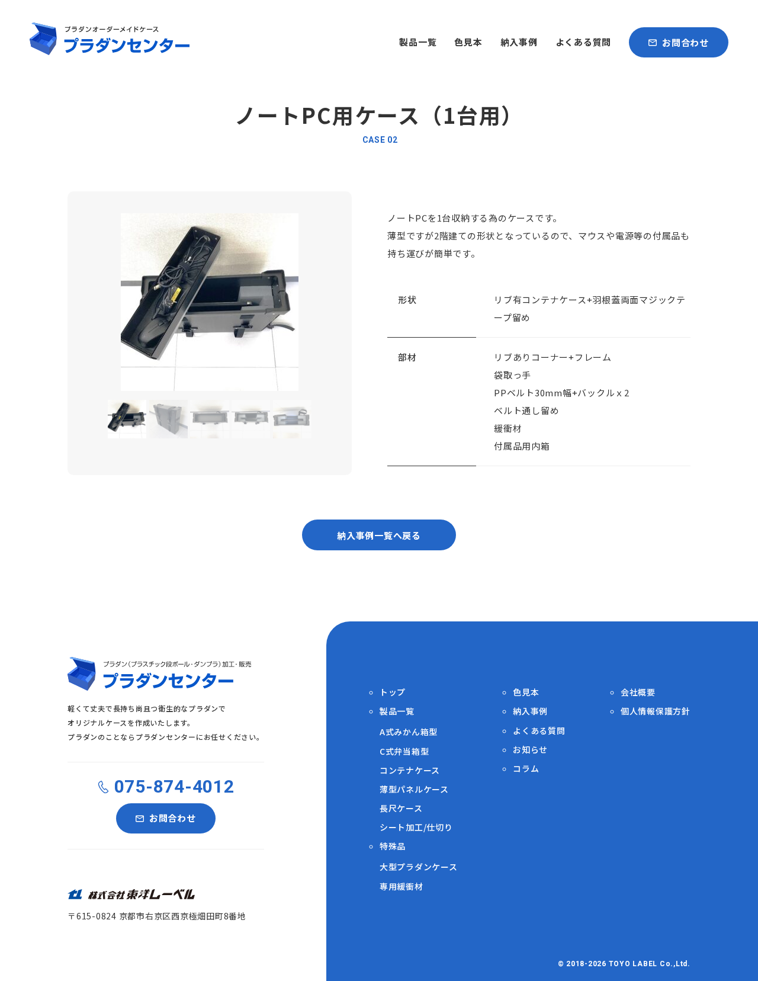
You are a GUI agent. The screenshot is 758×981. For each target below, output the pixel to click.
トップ (393, 692)
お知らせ (530, 749)
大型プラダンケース (419, 867)
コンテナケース (410, 770)
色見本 (468, 42)
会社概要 (638, 692)
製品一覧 (417, 42)
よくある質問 (583, 42)
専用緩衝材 (401, 886)
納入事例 (519, 42)
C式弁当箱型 (404, 751)
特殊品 (393, 846)
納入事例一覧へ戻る (379, 535)
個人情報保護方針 (655, 711)
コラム (526, 768)
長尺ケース (401, 808)
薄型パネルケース (414, 789)
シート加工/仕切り (416, 827)
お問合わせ (685, 42)
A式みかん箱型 (409, 732)
